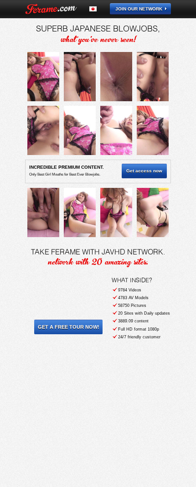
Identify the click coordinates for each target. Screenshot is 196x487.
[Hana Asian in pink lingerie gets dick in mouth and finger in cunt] (43, 76)
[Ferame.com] (51, 9)
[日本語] (98, 8)
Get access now (144, 170)
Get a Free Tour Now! (68, 327)
